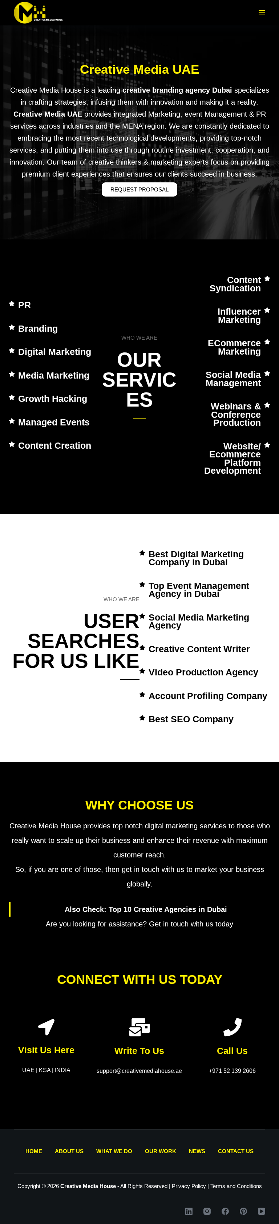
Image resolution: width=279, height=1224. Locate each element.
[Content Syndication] (267, 278)
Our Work (160, 1151)
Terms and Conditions (236, 1186)
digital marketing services (185, 826)
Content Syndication (235, 284)
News (197, 1151)
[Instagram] (207, 1211)
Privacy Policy (189, 1186)
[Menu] (262, 12)
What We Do (114, 1151)
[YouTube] (261, 1211)
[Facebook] (225, 1211)
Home (33, 1151)
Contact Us (236, 1151)
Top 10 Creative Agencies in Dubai (168, 909)
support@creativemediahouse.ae (139, 1071)
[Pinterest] (243, 1211)
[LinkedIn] (189, 1211)
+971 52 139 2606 (232, 1071)
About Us (69, 1151)
